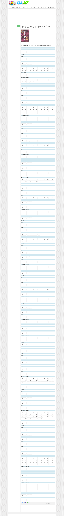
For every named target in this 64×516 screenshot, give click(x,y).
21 (44, 70)
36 (52, 416)
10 (47, 68)
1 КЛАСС (13, 7)
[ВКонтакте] (22, 502)
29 (33, 416)
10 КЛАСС (44, 7)
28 (30, 416)
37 (22, 418)
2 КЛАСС (17, 7)
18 (36, 70)
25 (22, 382)
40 (30, 418)
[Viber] (25, 502)
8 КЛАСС (38, 7)
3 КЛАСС (20, 7)
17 (33, 70)
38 (25, 418)
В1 (22, 52)
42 (36, 418)
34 (47, 416)
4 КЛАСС (24, 7)
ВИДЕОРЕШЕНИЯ (51, 7)
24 (52, 109)
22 (47, 70)
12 (52, 68)
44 (41, 418)
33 (44, 416)
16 (30, 70)
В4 (30, 52)
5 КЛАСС (27, 7)
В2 (25, 52)
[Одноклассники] (23, 502)
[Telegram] (28, 502)
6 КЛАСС (31, 7)
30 (36, 416)
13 (22, 70)
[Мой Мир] (24, 502)
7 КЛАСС (34, 7)
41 (33, 418)
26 (25, 416)
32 (41, 416)
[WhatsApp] (27, 502)
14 (25, 70)
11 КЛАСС (48, 7)
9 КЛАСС (41, 7)
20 (41, 70)
